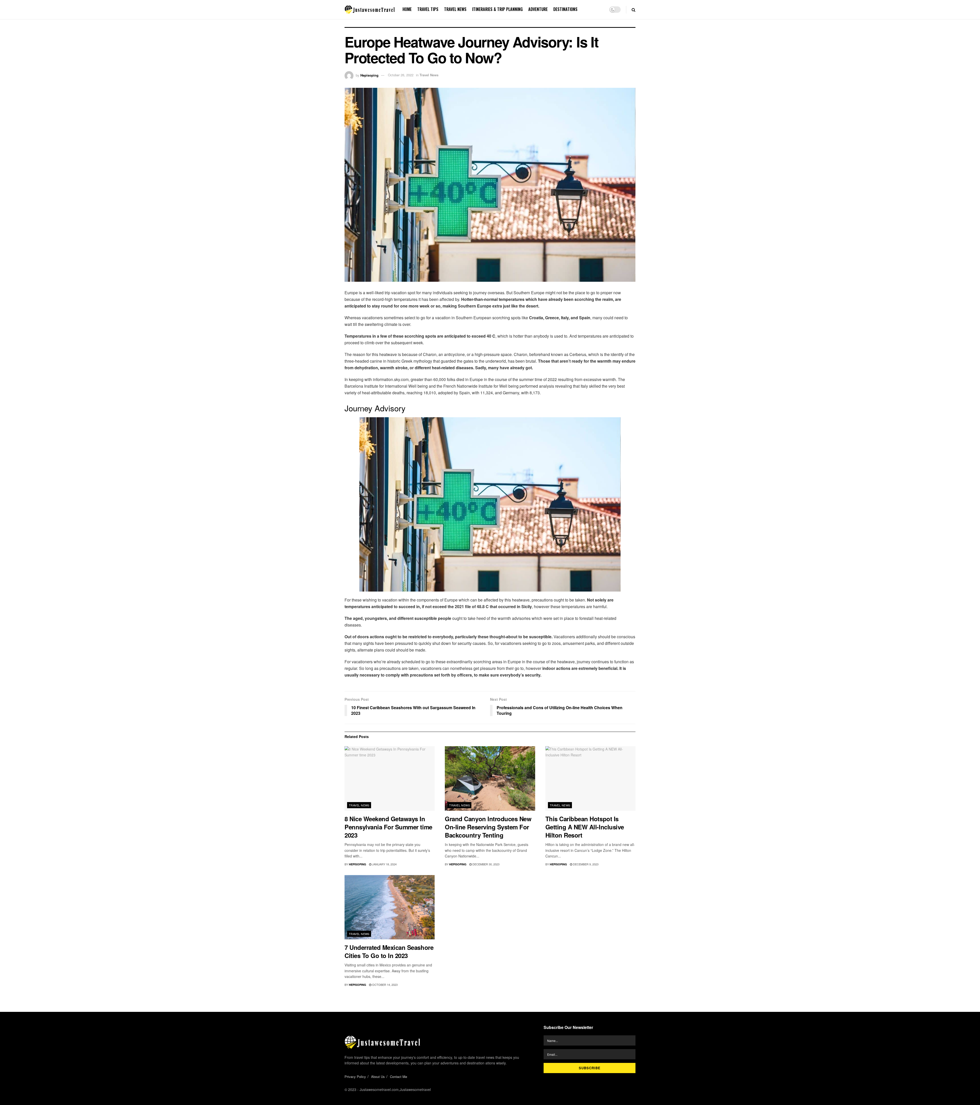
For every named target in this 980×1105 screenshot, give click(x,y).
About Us (378, 1076)
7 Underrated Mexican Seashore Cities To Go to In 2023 (389, 951)
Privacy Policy (355, 1076)
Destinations (565, 9)
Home (407, 9)
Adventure (538, 9)
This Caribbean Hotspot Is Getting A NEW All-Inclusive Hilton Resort (584, 826)
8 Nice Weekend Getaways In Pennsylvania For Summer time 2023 (388, 826)
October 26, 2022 (400, 74)
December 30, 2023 (485, 864)
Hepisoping (369, 74)
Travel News (455, 9)
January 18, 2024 (384, 864)
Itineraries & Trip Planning (497, 9)
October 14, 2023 (384, 985)
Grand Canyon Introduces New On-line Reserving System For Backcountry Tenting (488, 826)
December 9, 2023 (585, 864)
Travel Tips (427, 9)
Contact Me (398, 1076)
